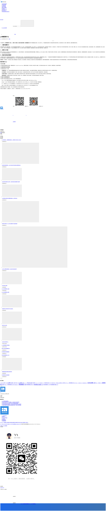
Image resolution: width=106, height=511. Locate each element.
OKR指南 (3, 418)
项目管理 (23, 384)
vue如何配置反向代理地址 (6, 345)
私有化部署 (92, 382)
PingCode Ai (3, 10)
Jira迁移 (21, 382)
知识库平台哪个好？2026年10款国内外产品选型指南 (9, 223)
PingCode (31, 382)
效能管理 (13, 422)
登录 (1, 19)
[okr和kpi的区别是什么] (12, 340)
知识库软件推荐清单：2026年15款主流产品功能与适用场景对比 (11, 165)
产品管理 (7, 422)
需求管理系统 (16, 384)
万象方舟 (26, 422)
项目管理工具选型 (38, 384)
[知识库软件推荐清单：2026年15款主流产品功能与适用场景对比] (20, 163)
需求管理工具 (11, 384)
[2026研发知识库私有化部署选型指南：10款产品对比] (12, 196)
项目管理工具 (30, 384)
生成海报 (14, 121)
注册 (2, 19)
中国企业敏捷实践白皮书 (5, 11)
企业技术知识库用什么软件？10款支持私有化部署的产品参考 (11, 181)
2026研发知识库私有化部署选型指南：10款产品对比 (9, 198)
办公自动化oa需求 (4, 285)
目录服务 (24, 422)
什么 (58, 382)
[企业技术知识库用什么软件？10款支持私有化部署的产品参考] (12, 180)
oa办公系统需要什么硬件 (5, 292)
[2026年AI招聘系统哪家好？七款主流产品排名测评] (34, 267)
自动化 (21, 422)
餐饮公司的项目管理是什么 (6, 348)
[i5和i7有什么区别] (12, 323)
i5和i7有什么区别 (4, 325)
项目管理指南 (4, 420)
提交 (1, 133)
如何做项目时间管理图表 (5, 351)
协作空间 (19, 422)
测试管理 (16, 422)
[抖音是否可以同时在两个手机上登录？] (12, 307)
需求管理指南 (4, 419)
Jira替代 (10, 382)
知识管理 (10, 422)
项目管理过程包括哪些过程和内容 (7, 371)
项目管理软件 (47, 384)
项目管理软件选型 (54, 384)
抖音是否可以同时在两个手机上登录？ (7, 308)
